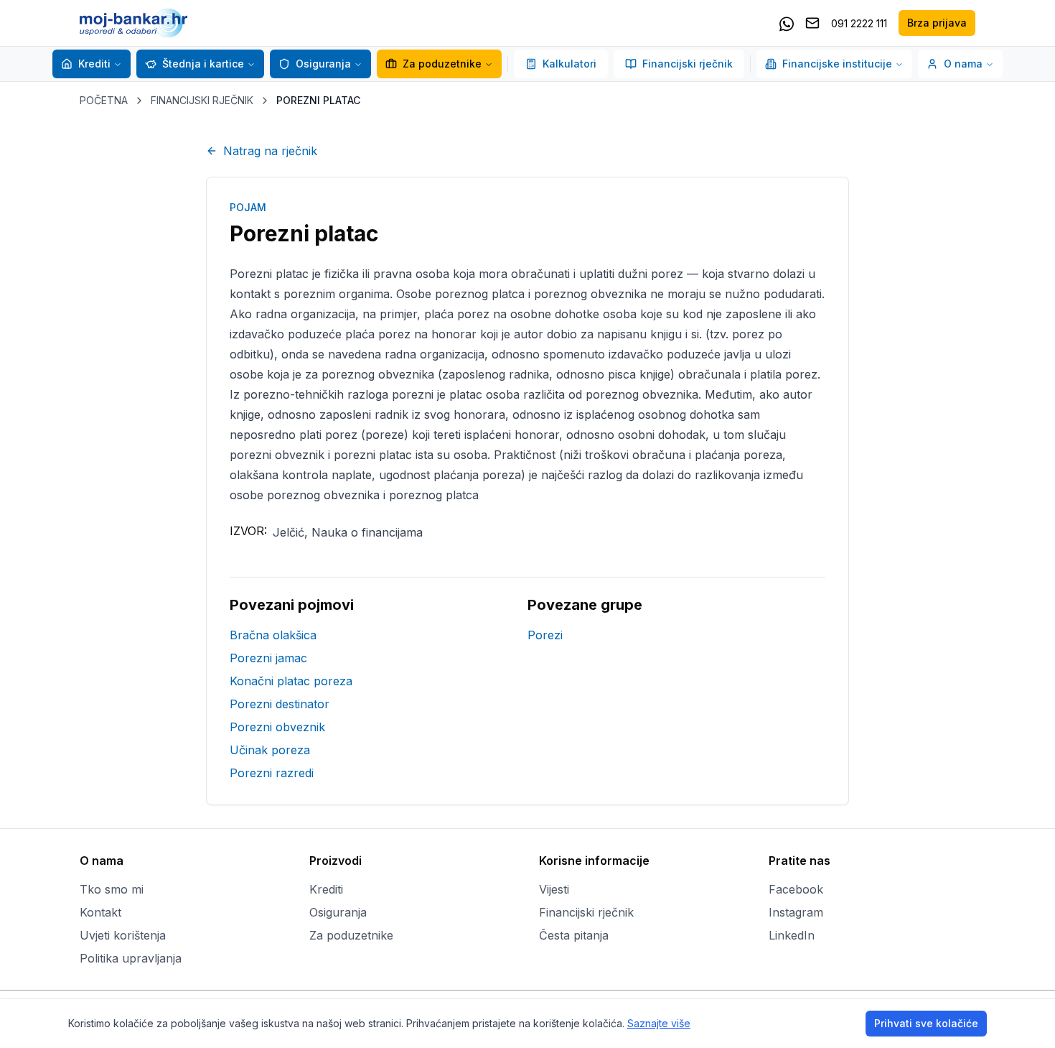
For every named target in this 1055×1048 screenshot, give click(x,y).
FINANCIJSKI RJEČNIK (202, 100)
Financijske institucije (837, 63)
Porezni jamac (268, 658)
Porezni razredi (272, 773)
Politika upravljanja (131, 958)
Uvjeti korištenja (123, 935)
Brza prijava (937, 23)
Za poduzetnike (442, 63)
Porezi (545, 635)
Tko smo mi (112, 889)
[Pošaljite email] (812, 23)
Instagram (796, 912)
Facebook (796, 889)
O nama (963, 63)
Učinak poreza (270, 750)
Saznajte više (658, 1023)
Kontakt (100, 912)
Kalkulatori (569, 63)
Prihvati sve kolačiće (926, 1023)
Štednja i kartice (203, 63)
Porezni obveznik (277, 727)
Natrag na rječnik (270, 151)
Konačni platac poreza (291, 681)
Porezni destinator (279, 704)
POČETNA (104, 100)
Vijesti (554, 889)
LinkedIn (792, 935)
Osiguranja (323, 63)
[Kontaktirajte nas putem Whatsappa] (786, 23)
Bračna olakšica (273, 635)
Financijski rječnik (687, 63)
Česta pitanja (574, 935)
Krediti (94, 63)
